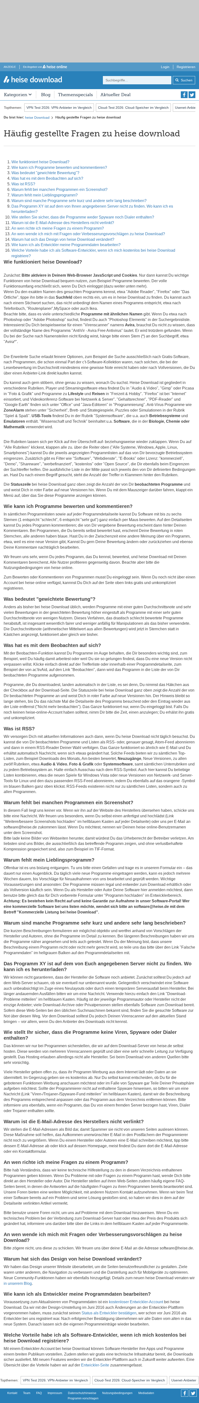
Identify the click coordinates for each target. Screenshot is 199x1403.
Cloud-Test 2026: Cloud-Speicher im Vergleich (133, 107)
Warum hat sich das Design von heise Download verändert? (62, 239)
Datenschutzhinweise (82, 1393)
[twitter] (192, 94)
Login (165, 67)
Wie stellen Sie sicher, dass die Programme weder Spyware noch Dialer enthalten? (82, 217)
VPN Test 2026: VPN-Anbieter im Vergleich (59, 107)
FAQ (39, 1393)
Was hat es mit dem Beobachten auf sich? (47, 178)
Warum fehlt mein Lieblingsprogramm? (44, 195)
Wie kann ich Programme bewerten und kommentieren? (59, 167)
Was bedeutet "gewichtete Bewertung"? (45, 173)
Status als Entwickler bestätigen (109, 1313)
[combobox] (137, 80)
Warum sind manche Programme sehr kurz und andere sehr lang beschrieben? (79, 201)
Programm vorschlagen (83, 1398)
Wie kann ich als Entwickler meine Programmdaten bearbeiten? (66, 245)
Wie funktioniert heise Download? (40, 162)
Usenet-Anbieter (183, 1380)
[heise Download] (33, 80)
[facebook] (184, 94)
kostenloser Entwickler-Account (136, 1302)
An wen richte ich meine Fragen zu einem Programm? (57, 228)
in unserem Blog (18, 1283)
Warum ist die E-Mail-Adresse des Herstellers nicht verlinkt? (62, 223)
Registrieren (186, 67)
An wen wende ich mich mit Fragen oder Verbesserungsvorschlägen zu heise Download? (88, 234)
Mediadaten (146, 1393)
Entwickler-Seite (95, 1365)
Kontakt (12, 1393)
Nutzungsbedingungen (117, 1393)
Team (26, 1393)
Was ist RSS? (23, 184)
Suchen (186, 80)
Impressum (55, 1393)
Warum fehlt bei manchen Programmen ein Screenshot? (59, 189)
